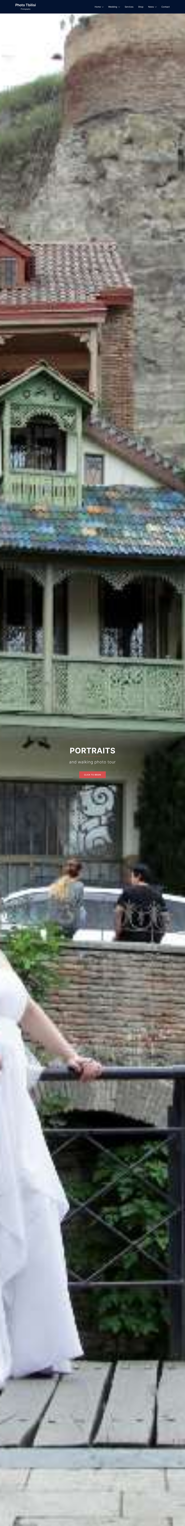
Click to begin (92, 775)
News (151, 6)
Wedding (112, 6)
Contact (165, 6)
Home (98, 6)
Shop (140, 6)
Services (129, 6)
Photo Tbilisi (25, 5)
